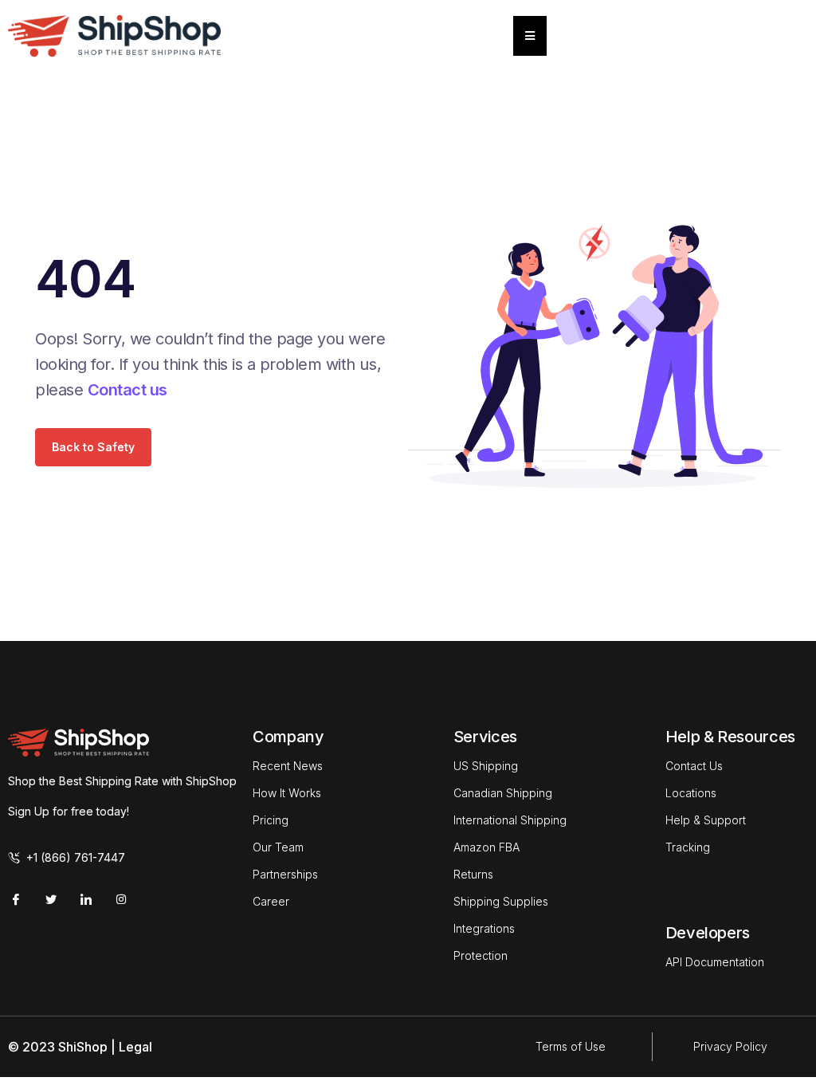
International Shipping (510, 820)
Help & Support (705, 820)
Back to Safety (93, 447)
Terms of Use (571, 1046)
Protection (480, 955)
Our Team (278, 847)
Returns (473, 874)
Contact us (127, 389)
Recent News (288, 766)
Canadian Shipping (502, 793)
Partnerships (285, 874)
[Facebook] (16, 899)
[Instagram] (121, 899)
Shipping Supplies (500, 901)
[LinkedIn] (86, 899)
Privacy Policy (730, 1046)
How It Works (287, 793)
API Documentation (714, 962)
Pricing (270, 820)
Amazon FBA (486, 847)
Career (271, 901)
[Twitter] (51, 899)
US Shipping (485, 766)
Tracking (687, 847)
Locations (690, 793)
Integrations (484, 928)
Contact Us (694, 766)
